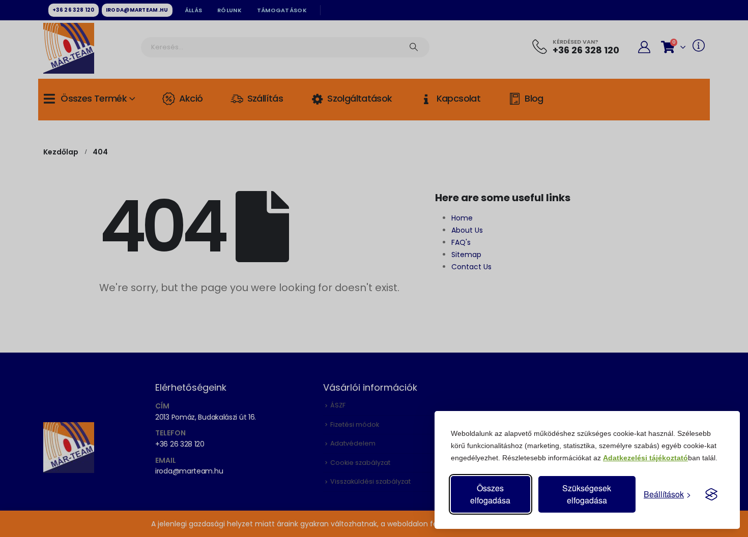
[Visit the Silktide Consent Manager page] (711, 494)
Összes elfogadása (490, 494)
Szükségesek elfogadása (586, 494)
